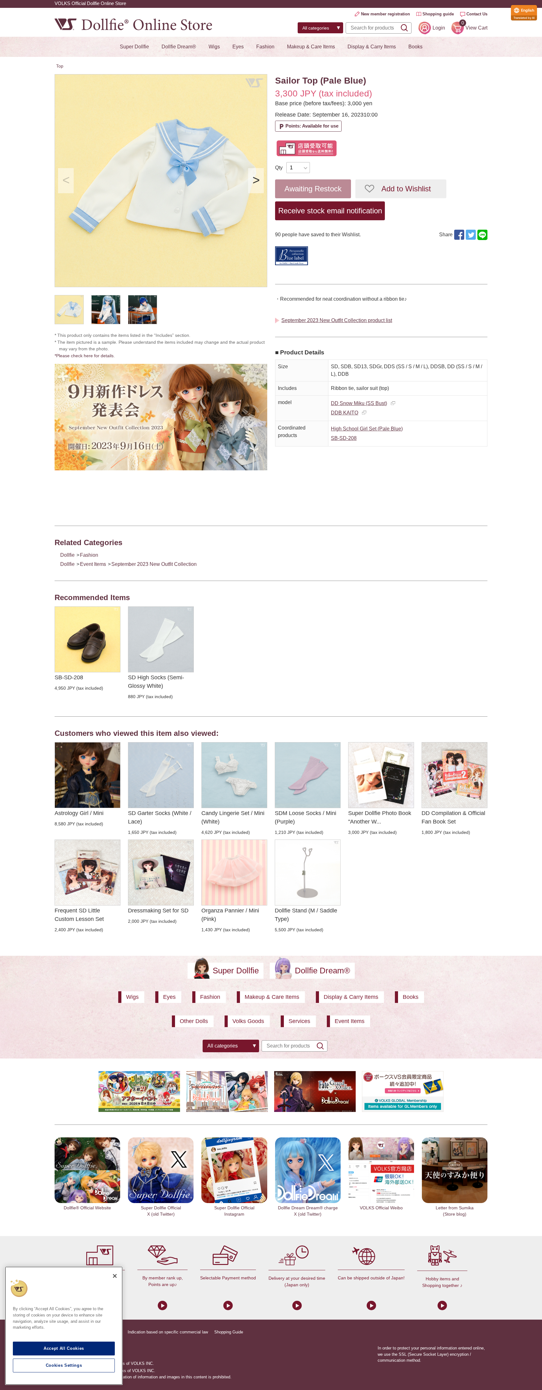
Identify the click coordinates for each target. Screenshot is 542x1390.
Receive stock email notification (330, 210)
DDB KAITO (344, 412)
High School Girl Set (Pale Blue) (367, 428)
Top (59, 65)
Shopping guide (438, 14)
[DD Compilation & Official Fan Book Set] (454, 775)
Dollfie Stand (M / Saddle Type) (306, 914)
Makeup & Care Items (311, 46)
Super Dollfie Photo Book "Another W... (379, 817)
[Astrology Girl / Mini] (87, 775)
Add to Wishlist (406, 188)
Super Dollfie (134, 46)
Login (439, 27)
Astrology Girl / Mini (79, 813)
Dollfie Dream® (179, 46)
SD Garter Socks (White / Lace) (159, 817)
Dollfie (67, 555)
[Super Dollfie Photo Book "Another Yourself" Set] (381, 775)
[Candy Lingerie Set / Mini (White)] (234, 775)
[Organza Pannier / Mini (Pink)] (234, 872)
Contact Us (476, 14)
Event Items (93, 564)
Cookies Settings (64, 1365)
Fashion (265, 46)
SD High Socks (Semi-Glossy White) (156, 681)
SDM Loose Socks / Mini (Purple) (305, 817)
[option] (161, 180)
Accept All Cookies (64, 1348)
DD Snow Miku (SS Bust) (359, 403)
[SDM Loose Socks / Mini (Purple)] (307, 775)
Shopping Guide (228, 1332)
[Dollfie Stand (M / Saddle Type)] (307, 872)
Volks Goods (248, 1021)
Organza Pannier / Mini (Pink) (230, 914)
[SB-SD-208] (87, 639)
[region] (64, 1326)
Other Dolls (194, 1021)
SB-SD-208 (344, 438)
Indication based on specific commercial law (168, 1332)
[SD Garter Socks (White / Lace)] (161, 775)
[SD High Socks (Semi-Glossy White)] (161, 639)
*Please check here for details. (87, 355)
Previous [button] (66, 180)
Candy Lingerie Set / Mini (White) (232, 817)
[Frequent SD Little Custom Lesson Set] (87, 872)
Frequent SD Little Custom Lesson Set (79, 914)
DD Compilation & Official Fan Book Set (453, 817)
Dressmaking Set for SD (158, 910)
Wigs (214, 46)
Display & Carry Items (372, 46)
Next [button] (256, 180)
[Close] (115, 1276)
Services (299, 1021)
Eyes (238, 46)
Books (415, 46)
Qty (279, 167)
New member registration (385, 14)
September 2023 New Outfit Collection (154, 564)
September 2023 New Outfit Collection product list (336, 320)
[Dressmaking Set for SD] (161, 872)
